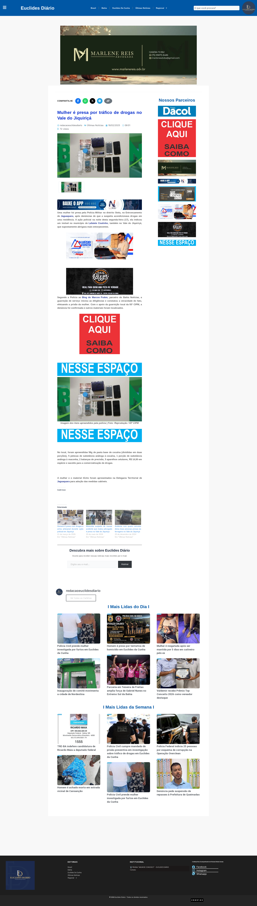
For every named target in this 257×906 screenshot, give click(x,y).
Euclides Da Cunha (121, 8)
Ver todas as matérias (81, 598)
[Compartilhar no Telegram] (100, 101)
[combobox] (216, 8)
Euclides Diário (37, 8)
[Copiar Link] (108, 101)
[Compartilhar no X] (92, 101)
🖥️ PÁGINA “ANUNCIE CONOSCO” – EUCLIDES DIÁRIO (149, 867)
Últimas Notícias (142, 8)
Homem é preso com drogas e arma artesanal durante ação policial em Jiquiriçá (70, 529)
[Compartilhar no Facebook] (78, 101)
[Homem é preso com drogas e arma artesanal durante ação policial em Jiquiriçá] (70, 517)
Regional (160, 8)
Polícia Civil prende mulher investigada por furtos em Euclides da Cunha (78, 649)
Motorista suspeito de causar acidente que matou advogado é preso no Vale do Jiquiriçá (99, 529)
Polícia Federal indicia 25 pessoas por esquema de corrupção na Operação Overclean (177, 750)
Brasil (93, 8)
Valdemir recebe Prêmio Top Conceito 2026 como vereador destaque (174, 694)
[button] (71, 187)
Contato (133, 870)
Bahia (104, 8)
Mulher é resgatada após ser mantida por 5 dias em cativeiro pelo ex (175, 649)
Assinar (124, 564)
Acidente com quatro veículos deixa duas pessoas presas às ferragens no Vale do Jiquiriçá (128, 529)
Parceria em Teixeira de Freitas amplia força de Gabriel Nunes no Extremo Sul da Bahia (126, 691)
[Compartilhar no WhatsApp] (85, 101)
